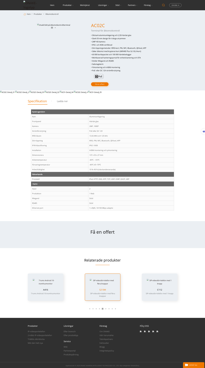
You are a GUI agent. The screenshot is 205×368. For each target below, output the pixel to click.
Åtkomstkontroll (52, 14)
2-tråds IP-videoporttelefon (40, 335)
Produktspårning (71, 354)
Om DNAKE (105, 331)
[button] (52, 28)
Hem (52, 5)
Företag (147, 5)
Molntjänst (85, 5)
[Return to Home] (24, 14)
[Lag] (203, 131)
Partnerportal (70, 350)
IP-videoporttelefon (36, 331)
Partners (131, 5)
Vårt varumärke (106, 335)
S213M (45, 290)
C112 (102, 290)
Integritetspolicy (107, 350)
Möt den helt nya (35, 343)
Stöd (117, 5)
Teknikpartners (106, 339)
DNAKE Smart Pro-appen (159, 286)
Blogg (102, 347)
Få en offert (99, 84)
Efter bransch (70, 331)
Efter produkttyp (71, 335)
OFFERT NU (193, 365)
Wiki (65, 347)
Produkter (67, 5)
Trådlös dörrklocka (36, 339)
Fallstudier (104, 343)
